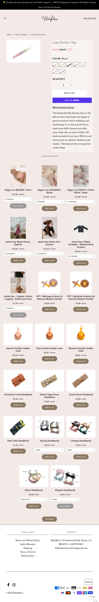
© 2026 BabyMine (14, 592)
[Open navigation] (10, 18)
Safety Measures (27, 544)
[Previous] (10, 43)
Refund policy (27, 555)
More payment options (63, 107)
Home (9, 35)
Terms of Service (28, 551)
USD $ (88, 582)
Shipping (27, 548)
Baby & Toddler (21, 35)
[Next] (16, 43)
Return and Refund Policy (28, 540)
